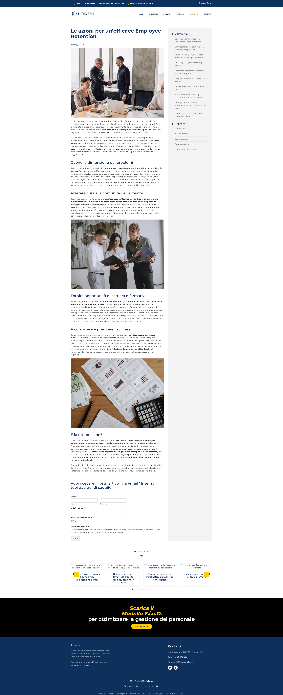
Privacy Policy (117, 532)
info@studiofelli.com (184, 662)
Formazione (180, 129)
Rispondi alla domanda (82, 517)
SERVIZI (166, 14)
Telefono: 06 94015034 (85, 3)
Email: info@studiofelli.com (112, 3)
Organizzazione (182, 144)
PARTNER (180, 14)
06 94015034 (183, 657)
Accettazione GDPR (80, 527)
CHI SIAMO (153, 14)
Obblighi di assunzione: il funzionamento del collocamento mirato (190, 105)
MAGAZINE (193, 14)
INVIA (75, 538)
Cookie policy (153, 686)
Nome (74, 497)
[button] (76, 574)
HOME (140, 14)
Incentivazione (181, 134)
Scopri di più (143, 626)
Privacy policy (133, 686)
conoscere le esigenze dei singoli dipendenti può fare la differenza (124, 452)
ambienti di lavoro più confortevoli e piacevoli (129, 130)
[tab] (132, 589)
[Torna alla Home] (84, 14)
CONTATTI (208, 14)
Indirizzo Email (78, 508)
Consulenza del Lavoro (185, 149)
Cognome (103, 504)
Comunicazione (182, 139)
